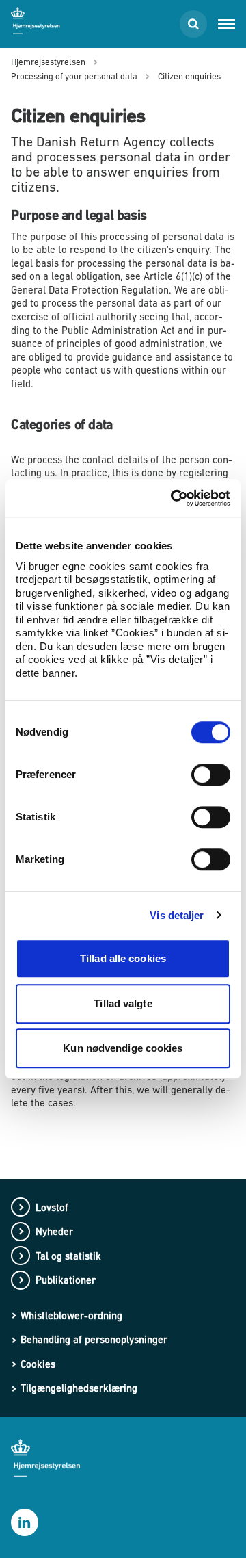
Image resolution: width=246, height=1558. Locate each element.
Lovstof (52, 1207)
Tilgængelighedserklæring (78, 1388)
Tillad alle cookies (123, 958)
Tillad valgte (123, 1003)
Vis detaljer (177, 915)
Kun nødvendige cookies (122, 1048)
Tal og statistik (68, 1256)
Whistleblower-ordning (71, 1315)
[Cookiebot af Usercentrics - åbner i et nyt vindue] (173, 498)
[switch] (210, 775)
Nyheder (54, 1231)
